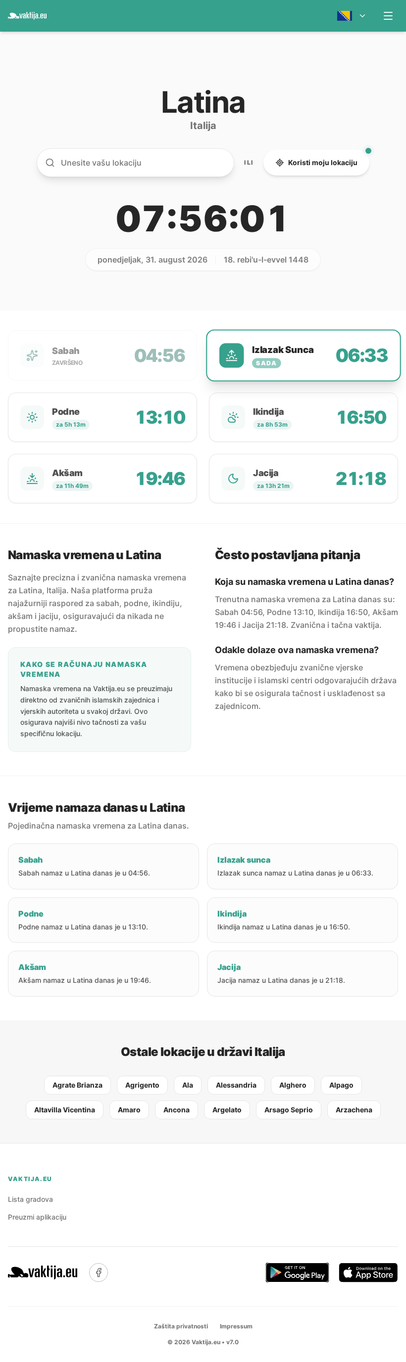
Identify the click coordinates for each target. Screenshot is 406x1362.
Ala (187, 1085)
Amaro (129, 1109)
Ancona (176, 1109)
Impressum (236, 1326)
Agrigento (142, 1085)
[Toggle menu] (388, 16)
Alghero (292, 1085)
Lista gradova (30, 1199)
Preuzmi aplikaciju (37, 1217)
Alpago (341, 1085)
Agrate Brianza (77, 1085)
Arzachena (354, 1109)
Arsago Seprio (288, 1109)
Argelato (227, 1109)
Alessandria (236, 1085)
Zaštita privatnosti (181, 1326)
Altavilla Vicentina (64, 1109)
